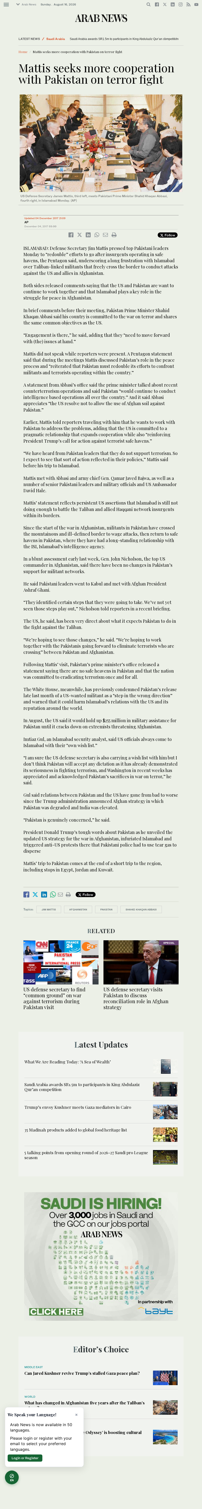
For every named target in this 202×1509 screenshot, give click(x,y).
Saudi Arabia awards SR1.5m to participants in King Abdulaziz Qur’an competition (124, 39)
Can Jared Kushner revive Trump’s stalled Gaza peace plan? (82, 1373)
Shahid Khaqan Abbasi (141, 909)
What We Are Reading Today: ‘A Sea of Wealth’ (67, 1061)
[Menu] (6, 4)
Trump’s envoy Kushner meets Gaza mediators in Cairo (67, 39)
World (29, 1396)
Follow (169, 235)
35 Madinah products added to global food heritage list (75, 1129)
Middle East (55, 39)
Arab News (29, 4)
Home (23, 52)
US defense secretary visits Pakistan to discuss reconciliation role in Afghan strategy (135, 998)
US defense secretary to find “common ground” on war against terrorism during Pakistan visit (54, 998)
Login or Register (25, 1458)
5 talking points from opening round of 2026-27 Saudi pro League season (86, 1155)
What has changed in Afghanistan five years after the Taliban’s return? (84, 1405)
